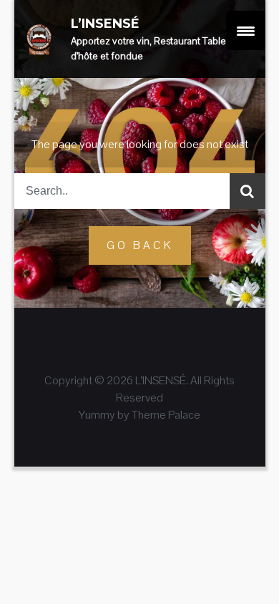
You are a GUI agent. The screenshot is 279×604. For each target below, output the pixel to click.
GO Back (140, 245)
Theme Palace (166, 414)
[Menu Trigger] (245, 30)
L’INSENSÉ (105, 23)
